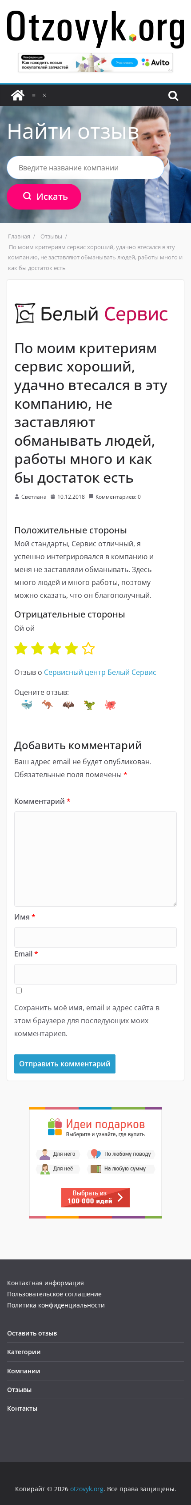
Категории (24, 1352)
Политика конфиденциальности (56, 1305)
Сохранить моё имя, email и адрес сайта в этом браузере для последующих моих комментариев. (86, 1020)
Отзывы (19, 1389)
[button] (26, 704)
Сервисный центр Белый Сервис (100, 672)
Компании (23, 1371)
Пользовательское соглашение (54, 1294)
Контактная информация (45, 1283)
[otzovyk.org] (17, 95)
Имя (25, 917)
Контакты (22, 1408)
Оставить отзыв (32, 1333)
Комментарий (42, 801)
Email (26, 954)
